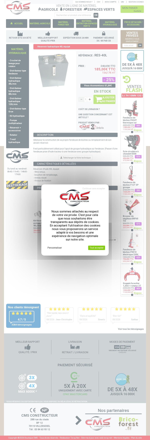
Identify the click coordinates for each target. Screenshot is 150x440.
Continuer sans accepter (93, 188)
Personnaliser (54, 247)
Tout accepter (97, 247)
